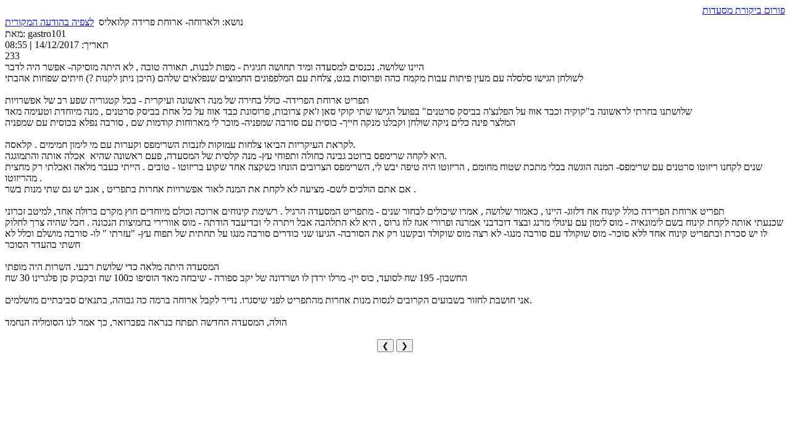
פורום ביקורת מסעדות (743, 10)
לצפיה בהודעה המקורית (49, 22)
